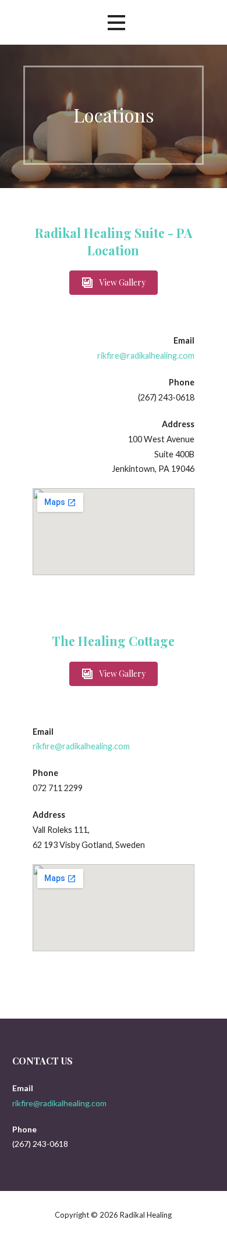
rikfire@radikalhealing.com (145, 355)
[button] (113, 282)
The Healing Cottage (113, 641)
